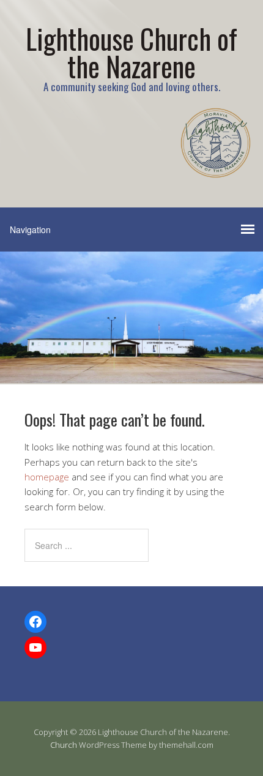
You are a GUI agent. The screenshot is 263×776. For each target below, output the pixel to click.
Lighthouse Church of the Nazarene (131, 52)
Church (63, 744)
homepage (46, 477)
